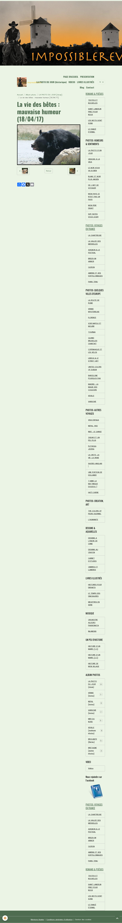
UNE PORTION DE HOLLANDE (95, 474)
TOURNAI (91, 332)
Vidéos (90, 768)
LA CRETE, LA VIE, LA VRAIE (93, 456)
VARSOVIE (92, 401)
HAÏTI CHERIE (93, 492)
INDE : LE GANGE (95, 431)
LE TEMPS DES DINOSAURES (94, 595)
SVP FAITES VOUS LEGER (93, 215)
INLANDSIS (92, 631)
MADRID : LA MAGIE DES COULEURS (93, 387)
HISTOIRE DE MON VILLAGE (93, 665)
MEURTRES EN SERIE (94, 603)
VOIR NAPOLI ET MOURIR (94, 325)
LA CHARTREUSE (95, 235)
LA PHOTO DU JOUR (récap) (50, 94)
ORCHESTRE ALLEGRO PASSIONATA (93, 622)
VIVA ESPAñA (93, 420)
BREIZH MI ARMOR (92, 260)
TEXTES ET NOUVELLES (93, 102)
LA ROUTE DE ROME (93, 302)
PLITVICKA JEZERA (92, 448)
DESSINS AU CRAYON (93, 551)
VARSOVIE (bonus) (95, 712)
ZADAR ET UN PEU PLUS (94, 439)
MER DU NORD (95, 720)
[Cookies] (5, 918)
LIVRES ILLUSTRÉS (85, 82)
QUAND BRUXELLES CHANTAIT (92, 341)
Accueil (20, 94)
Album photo (31, 94)
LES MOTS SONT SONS (95, 122)
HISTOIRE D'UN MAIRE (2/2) (94, 656)
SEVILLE (91, 395)
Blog (82, 87)
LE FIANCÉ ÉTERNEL (92, 130)
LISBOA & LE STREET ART (93, 360)
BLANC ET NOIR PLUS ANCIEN (94, 178)
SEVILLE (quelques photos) (95, 730)
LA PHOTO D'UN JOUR (95, 152)
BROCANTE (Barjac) (95, 740)
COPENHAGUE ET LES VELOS (95, 351)
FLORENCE (92, 317)
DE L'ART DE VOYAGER (93, 187)
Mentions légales (37, 919)
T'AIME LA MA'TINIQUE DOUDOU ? (93, 484)
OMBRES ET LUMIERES (93, 568)
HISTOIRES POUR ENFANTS (95, 586)
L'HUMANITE (93, 519)
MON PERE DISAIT (92, 207)
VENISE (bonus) (95, 694)
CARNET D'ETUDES (92, 560)
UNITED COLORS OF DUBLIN (94, 368)
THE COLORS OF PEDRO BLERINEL (95, 512)
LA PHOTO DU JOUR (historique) (51, 82)
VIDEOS (72, 82)
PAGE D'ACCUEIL (70, 76)
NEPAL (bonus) (95, 703)
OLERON (91, 267)
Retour (48, 171)
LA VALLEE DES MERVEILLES (94, 243)
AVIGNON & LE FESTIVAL (94, 251)
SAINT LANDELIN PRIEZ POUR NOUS (94, 112)
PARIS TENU (93, 281)
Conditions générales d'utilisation (59, 919)
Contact (90, 87)
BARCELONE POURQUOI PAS (94, 377)
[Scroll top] (117, 918)
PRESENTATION (87, 76)
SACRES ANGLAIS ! (95, 465)
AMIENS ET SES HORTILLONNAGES (95, 274)
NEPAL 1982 (93, 425)
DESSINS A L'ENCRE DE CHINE (92, 541)
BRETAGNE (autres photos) (95, 750)
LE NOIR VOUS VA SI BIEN (94, 169)
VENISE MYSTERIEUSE (93, 310)
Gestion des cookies (83, 919)
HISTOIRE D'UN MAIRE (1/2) (94, 648)
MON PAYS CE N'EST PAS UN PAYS (94, 196)
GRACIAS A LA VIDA (94, 160)
